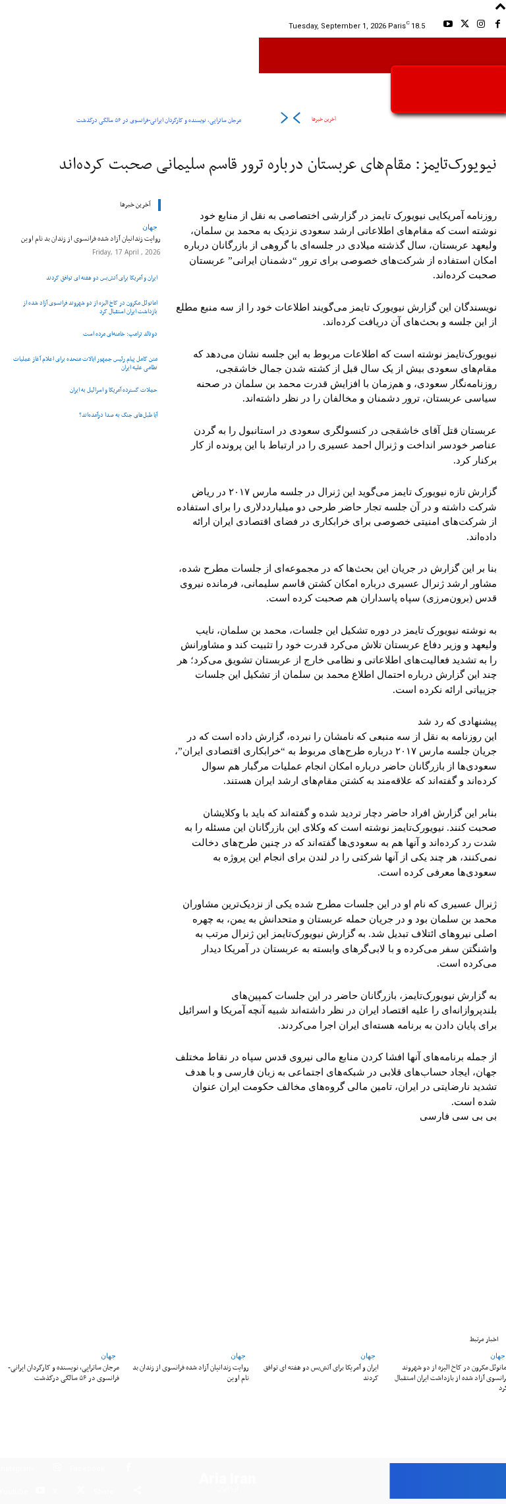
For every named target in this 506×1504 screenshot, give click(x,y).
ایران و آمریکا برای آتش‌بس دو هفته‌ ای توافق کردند (101, 278)
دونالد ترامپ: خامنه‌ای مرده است (120, 334)
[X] (464, 26)
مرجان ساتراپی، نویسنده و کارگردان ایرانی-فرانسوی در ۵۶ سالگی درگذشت (158, 120)
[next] (284, 120)
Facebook (87, 1468)
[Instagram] (481, 26)
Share (104, 1492)
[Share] (137, 1492)
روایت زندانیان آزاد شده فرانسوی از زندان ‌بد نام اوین (91, 239)
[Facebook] (498, 26)
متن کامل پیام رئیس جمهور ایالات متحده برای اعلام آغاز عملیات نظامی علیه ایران (85, 363)
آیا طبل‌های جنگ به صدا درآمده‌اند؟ (118, 415)
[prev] (296, 120)
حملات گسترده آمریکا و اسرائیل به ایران (113, 390)
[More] (98, 1236)
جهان (149, 226)
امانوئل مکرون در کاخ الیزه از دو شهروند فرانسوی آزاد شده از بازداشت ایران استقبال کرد (90, 307)
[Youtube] (447, 26)
